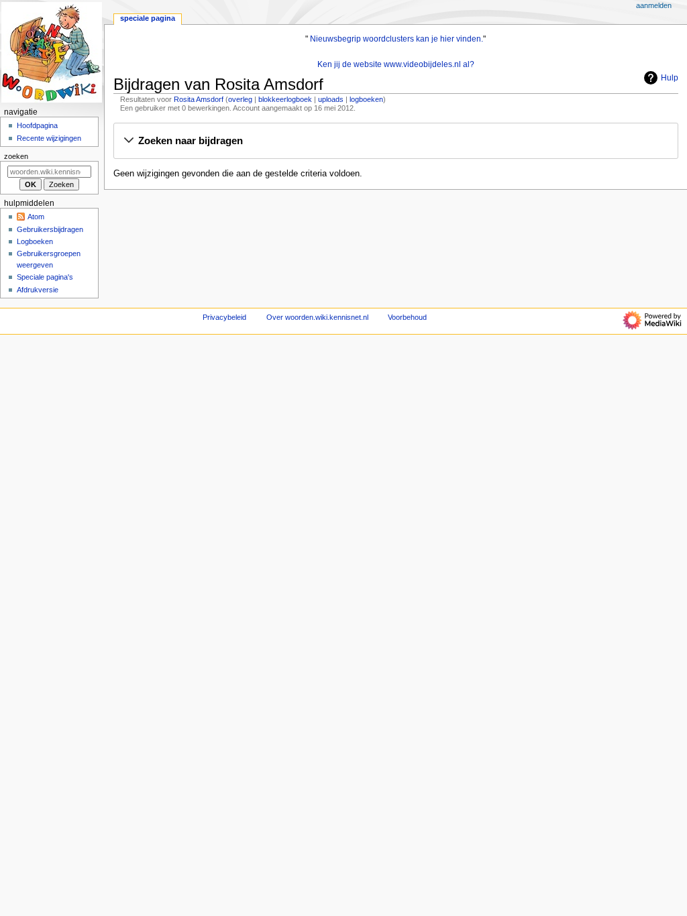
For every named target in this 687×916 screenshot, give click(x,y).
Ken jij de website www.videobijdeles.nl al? (395, 64)
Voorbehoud (407, 317)
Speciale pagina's (45, 277)
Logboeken (35, 241)
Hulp (669, 77)
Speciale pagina (147, 18)
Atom (36, 217)
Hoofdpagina (37, 125)
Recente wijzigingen (49, 138)
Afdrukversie (37, 290)
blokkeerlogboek (285, 99)
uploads (331, 99)
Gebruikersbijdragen (50, 229)
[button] (395, 141)
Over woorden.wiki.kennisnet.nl (317, 317)
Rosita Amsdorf (198, 99)
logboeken (366, 99)
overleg (240, 99)
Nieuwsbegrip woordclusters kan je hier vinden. (396, 39)
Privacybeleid (224, 317)
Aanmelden (654, 5)
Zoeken (16, 156)
